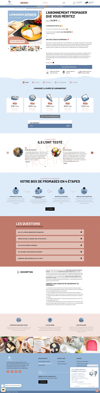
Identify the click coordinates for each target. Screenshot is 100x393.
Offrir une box (24, 3)
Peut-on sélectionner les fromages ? (27, 245)
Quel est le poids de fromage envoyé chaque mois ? (31, 232)
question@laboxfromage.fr (44, 361)
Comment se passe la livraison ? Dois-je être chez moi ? (32, 238)
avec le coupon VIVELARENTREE (55, 6)
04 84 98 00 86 (41, 365)
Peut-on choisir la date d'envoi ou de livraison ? (30, 251)
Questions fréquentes (62, 363)
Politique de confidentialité (82, 361)
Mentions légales (61, 361)
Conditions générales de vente (83, 365)
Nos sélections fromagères (82, 363)
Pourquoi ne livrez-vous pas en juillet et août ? (30, 258)
